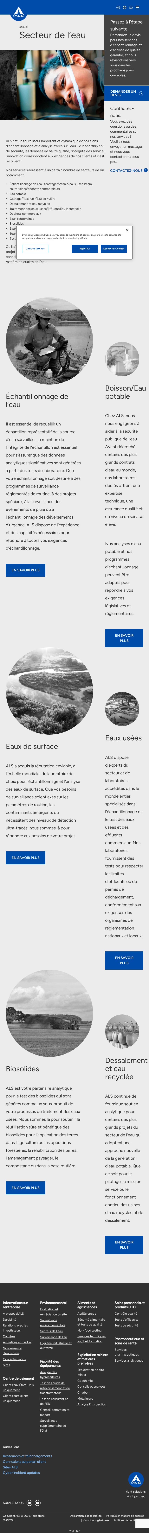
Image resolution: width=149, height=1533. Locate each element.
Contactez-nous (14, 1359)
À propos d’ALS (13, 1313)
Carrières (9, 1336)
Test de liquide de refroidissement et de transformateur (55, 1388)
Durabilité (9, 1319)
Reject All (85, 248)
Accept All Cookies (113, 248)
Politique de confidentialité (130, 1520)
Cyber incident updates (21, 1473)
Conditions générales (96, 1520)
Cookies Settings (35, 248)
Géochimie (85, 1381)
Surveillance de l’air (53, 1337)
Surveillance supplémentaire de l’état (53, 1425)
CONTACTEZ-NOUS (126, 171)
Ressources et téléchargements (27, 1456)
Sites (6, 1365)
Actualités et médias (17, 1342)
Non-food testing (89, 1330)
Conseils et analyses (91, 1386)
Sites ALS (10, 1467)
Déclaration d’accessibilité (86, 1515)
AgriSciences (86, 1313)
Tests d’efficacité (127, 1319)
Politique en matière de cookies (125, 1515)
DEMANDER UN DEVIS (123, 93)
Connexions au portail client (24, 1462)
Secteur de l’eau (51, 1331)
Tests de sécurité (126, 1325)
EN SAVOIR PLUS (26, 570)
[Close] (127, 230)
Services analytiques (129, 1360)
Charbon (83, 1392)
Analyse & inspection (91, 1404)
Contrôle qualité (126, 1313)
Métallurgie (85, 1398)
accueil (23, 27)
